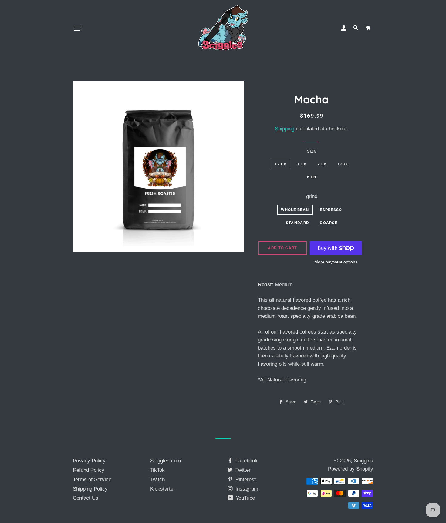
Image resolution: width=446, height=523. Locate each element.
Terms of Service (92, 479)
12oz (342, 164)
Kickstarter (162, 489)
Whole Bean (295, 209)
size (311, 151)
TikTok (157, 470)
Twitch (157, 479)
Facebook (246, 461)
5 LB (311, 177)
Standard (297, 222)
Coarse (328, 222)
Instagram (246, 489)
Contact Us (85, 498)
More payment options (335, 262)
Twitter (242, 470)
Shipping (284, 129)
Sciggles (363, 461)
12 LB (280, 164)
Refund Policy (88, 470)
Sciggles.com (165, 461)
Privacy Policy (89, 461)
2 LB (321, 164)
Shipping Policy (90, 489)
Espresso (331, 209)
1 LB (301, 164)
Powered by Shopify (350, 469)
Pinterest (245, 479)
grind (311, 196)
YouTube (244, 498)
